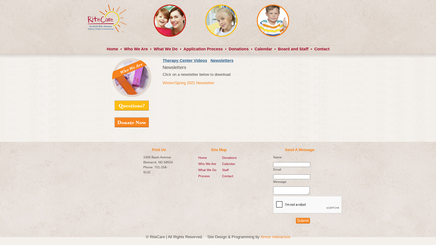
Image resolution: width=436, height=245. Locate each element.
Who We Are (136, 49)
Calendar (263, 49)
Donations (239, 49)
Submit (303, 220)
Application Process (203, 49)
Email (277, 169)
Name (277, 157)
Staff (225, 170)
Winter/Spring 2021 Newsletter (188, 83)
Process (204, 176)
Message (279, 182)
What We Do (166, 49)
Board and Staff (293, 49)
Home (112, 49)
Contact (321, 49)
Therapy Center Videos (185, 60)
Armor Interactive (275, 237)
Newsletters (222, 60)
